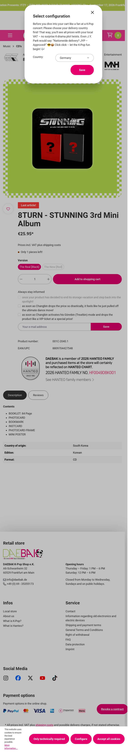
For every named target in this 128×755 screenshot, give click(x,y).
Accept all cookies (108, 739)
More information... (11, 747)
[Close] (92, 12)
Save (82, 70)
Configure (81, 739)
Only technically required (49, 739)
